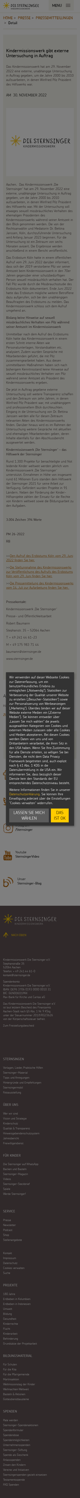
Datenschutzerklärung (24, 794)
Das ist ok (59, 815)
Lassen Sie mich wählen (29, 815)
